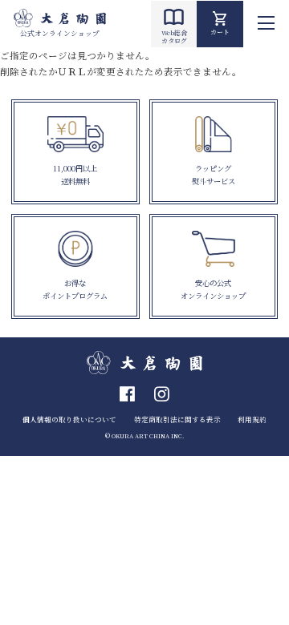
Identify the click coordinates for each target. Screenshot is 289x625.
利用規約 (252, 419)
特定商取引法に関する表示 (177, 419)
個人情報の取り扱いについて (69, 419)
